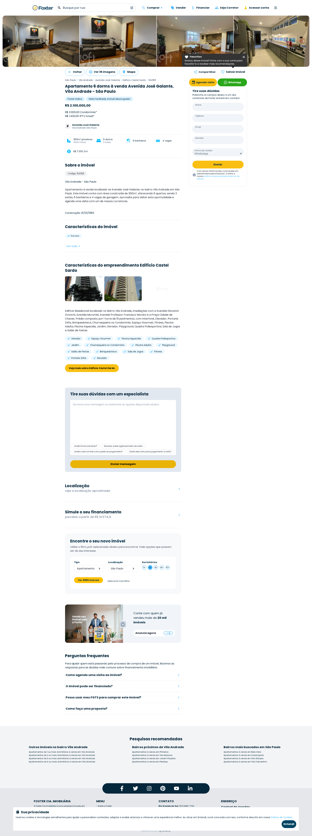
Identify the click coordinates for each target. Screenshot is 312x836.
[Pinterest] (162, 788)
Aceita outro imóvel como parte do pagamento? (98, 451)
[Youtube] (176, 788)
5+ (167, 567)
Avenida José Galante (107, 80)
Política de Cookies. (282, 817)
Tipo (77, 562)
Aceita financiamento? (85, 446)
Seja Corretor (229, 8)
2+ (150, 567)
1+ (144, 567)
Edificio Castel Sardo (134, 80)
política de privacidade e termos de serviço (218, 177)
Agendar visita (205, 82)
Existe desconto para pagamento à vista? (150, 451)
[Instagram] (149, 788)
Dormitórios (149, 562)
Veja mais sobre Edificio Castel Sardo (92, 368)
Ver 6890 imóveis (88, 580)
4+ (161, 567)
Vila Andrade (86, 80)
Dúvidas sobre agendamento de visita (123, 446)
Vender (181, 8)
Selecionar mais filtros (119, 581)
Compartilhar (207, 72)
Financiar (203, 8)
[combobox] (218, 152)
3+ (156, 567)
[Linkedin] (190, 788)
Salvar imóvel (235, 72)
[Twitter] (135, 788)
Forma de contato (203, 150)
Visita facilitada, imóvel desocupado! (109, 99)
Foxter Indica (75, 99)
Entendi (289, 824)
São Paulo (70, 80)
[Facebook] (121, 788)
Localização (115, 562)
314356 (152, 80)
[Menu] (276, 8)
